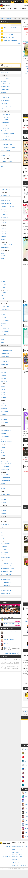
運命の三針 (3, 483)
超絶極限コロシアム (5, 450)
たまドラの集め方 (4, 552)
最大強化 (2, 538)
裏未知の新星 (3, 370)
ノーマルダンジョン (5, 306)
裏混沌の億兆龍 (4, 381)
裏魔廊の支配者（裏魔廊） (6, 436)
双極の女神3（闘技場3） (5, 480)
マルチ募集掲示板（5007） (6, 585)
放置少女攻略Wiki (15, 859)
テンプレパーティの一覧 (5, 189)
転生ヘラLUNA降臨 (4, 461)
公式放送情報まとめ (5, 122)
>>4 (25, 658)
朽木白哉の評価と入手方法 (8, 37)
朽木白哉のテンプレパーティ (6, 203)
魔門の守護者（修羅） (5, 428)
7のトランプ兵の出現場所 (6, 150)
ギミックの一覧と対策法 (5, 524)
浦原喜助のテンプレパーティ (6, 209)
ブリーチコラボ (23, 8)
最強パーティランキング (5, 103)
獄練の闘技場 (3, 513)
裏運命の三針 (3, 497)
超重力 (2, 532)
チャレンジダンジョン (5, 331)
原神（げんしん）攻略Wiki (17, 856)
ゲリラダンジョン (4, 325)
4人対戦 (2, 342)
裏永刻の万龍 (3, 375)
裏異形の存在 (3, 499)
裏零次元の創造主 (4, 422)
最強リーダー (9, 8)
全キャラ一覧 (3, 222)
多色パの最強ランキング (5, 95)
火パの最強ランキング (5, 81)
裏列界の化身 (3, 502)
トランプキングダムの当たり (6, 144)
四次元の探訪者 (4, 408)
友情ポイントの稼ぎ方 (5, 543)
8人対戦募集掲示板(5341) (6, 590)
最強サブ (15, 8)
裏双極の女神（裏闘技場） (6, 494)
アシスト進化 (3, 284)
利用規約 (13, 842)
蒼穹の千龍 (3, 389)
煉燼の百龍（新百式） (5, 364)
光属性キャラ (3, 236)
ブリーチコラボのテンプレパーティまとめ (11, 34)
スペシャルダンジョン (5, 312)
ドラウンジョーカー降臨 (5, 155)
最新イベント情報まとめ (5, 119)
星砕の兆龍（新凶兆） (5, 356)
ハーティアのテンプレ (5, 217)
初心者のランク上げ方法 (5, 557)
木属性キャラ (3, 233)
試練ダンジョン (4, 317)
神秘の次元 (3, 403)
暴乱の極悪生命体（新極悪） (6, 350)
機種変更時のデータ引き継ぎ (6, 571)
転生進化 (2, 279)
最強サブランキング (5, 97)
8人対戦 (2, 339)
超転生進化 (3, 281)
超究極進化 (3, 255)
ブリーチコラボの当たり (5, 128)
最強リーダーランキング (5, 78)
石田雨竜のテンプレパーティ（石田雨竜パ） (12, 40)
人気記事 (5, 25)
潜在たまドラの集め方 (5, 554)
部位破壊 (2, 530)
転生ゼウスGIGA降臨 (5, 469)
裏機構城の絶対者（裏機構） (6, 441)
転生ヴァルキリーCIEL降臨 (6, 463)
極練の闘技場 (3, 510)
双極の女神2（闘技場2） (5, 477)
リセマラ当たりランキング (6, 106)
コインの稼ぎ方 (4, 549)
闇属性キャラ (3, 239)
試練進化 (2, 253)
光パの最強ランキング (5, 89)
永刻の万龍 (3, 392)
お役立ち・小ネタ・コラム (6, 519)
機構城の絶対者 (4, 439)
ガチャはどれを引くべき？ (6, 114)
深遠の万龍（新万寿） (5, 359)
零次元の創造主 (4, 419)
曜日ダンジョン (4, 323)
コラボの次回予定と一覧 (5, 117)
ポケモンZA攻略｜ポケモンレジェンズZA (19, 846)
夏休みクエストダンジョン (6, 164)
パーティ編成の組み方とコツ (6, 563)
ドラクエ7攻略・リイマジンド (17, 849)
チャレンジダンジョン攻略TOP (7, 161)
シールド (2, 527)
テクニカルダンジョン (5, 309)
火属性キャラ (3, 228)
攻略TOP (3, 8)
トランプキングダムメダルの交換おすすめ (9, 147)
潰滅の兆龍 (3, 394)
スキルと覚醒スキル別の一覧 (6, 244)
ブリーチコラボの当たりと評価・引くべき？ (12, 31)
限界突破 (2, 298)
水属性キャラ (3, 231)
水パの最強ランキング (5, 83)
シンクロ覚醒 (3, 292)
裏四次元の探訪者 (4, 411)
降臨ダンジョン (4, 314)
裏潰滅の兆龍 (3, 378)
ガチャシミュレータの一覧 (6, 565)
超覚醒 (2, 295)
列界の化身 (3, 488)
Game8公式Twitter (4, 599)
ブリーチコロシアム (5, 136)
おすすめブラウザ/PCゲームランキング (11, 653)
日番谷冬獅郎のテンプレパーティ (7, 206)
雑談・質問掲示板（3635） (6, 579)
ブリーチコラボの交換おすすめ (7, 130)
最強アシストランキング (5, 100)
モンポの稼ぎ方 (4, 546)
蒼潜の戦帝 (3, 455)
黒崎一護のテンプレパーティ (6, 195)
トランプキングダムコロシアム (7, 153)
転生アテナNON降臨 (5, 466)
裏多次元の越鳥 (4, 417)
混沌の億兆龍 (3, 397)
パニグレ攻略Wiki (15, 862)
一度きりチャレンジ (5, 328)
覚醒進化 (2, 258)
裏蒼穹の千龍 (3, 372)
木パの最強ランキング (5, 86)
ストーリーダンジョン (5, 320)
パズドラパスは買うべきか (6, 574)
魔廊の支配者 (3, 433)
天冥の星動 (3, 447)
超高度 (2, 535)
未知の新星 (3, 386)
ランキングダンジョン (5, 337)
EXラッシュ (3, 166)
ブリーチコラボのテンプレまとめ (7, 133)
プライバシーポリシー (22, 842)
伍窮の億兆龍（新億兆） (5, 353)
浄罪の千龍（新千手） (5, 361)
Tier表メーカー (4, 108)
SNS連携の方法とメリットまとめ (7, 568)
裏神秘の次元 (3, 405)
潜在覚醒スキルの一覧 (5, 247)
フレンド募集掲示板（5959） (6, 582)
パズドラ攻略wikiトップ (5, 72)
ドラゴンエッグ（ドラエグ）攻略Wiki (19, 865)
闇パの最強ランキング (5, 92)
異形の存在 (3, 486)
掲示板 (15, 25)
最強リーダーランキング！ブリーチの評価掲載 (12, 27)
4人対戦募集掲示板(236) (5, 593)
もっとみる (18, 43)
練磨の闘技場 (3, 508)
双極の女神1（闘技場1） (5, 474)
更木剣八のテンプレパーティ (6, 198)
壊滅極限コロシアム (5, 452)
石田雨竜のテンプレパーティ (6, 200)
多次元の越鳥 (3, 414)
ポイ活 (8, 1)
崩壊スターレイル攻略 (16, 852)
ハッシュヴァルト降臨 (5, 139)
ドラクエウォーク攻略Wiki (17, 854)
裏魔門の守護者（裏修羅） (6, 430)
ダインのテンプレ (4, 214)
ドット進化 (3, 287)
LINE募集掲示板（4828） (6, 588)
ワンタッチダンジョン (5, 334)
